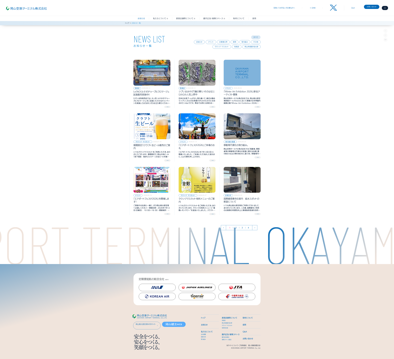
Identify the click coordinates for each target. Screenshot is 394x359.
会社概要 (203, 334)
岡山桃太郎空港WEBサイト (146, 324)
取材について (248, 318)
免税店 (224, 320)
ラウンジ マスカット (227, 325)
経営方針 (203, 336)
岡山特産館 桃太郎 (227, 323)
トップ (127, 23)
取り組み (203, 339)
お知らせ (141, 18)
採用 (244, 325)
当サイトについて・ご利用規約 (236, 345)
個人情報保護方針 (254, 345)
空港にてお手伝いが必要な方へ (284, 8)
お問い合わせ (372, 6)
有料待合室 (225, 328)
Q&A (353, 8)
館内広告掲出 (225, 337)
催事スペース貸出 (226, 339)
